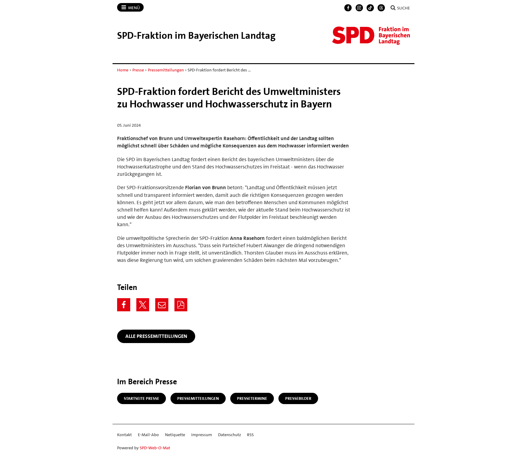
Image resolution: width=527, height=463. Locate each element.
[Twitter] (142, 304)
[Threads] (381, 8)
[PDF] (181, 304)
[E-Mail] (161, 304)
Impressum (201, 434)
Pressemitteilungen (166, 70)
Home (122, 70)
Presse (138, 70)
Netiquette (175, 434)
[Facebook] (348, 8)
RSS (250, 434)
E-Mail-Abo (148, 434)
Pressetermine (252, 398)
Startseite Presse (141, 398)
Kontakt (124, 434)
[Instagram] (359, 8)
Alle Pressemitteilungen (156, 336)
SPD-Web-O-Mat (155, 447)
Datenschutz (229, 434)
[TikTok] (370, 8)
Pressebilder (298, 398)
